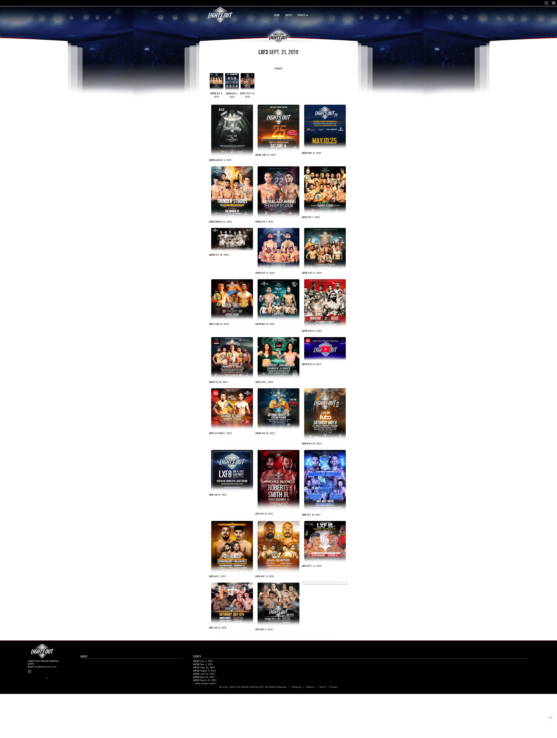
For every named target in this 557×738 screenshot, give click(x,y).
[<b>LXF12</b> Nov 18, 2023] (325, 349)
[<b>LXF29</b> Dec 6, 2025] (216, 82)
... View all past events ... (205, 684)
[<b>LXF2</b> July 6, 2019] (232, 604)
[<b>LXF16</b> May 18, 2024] (278, 300)
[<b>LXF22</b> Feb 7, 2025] (278, 193)
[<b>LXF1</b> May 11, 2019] (278, 605)
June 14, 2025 (204, 674)
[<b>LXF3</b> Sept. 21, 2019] (325, 542)
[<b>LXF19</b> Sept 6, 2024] (278, 249)
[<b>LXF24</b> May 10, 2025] (325, 127)
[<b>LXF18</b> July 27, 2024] (325, 249)
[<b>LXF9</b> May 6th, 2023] (325, 415)
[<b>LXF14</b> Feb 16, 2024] (232, 358)
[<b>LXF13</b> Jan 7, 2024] (278, 358)
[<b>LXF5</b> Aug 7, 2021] (232, 547)
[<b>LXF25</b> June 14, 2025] (278, 128)
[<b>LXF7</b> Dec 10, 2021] (278, 480)
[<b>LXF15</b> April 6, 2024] (325, 304)
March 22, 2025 (205, 680)
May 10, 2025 (204, 677)
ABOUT (289, 15)
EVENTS (302, 15)
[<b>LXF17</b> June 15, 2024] (232, 300)
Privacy (334, 687)
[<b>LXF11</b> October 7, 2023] (232, 409)
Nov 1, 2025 (203, 664)
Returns (310, 687)
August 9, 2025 (204, 671)
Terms (322, 687)
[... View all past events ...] (325, 583)
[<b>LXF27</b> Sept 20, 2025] (247, 82)
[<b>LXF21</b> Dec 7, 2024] (325, 190)
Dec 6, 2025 (203, 661)
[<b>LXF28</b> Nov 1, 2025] (232, 82)
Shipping (296, 687)
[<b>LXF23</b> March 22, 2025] (232, 193)
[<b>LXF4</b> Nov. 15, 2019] (278, 547)
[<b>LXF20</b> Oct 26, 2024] (232, 240)
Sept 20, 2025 (204, 668)
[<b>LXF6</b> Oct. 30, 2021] (325, 481)
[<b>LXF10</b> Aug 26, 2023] (278, 409)
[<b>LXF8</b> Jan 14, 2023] (232, 471)
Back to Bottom (550, 718)
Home (277, 15)
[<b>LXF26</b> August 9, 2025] (232, 131)
